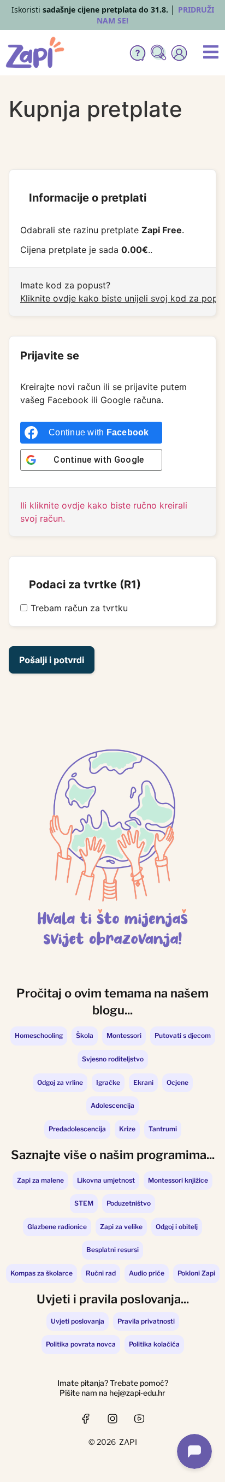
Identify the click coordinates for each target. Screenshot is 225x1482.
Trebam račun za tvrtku (79, 608)
